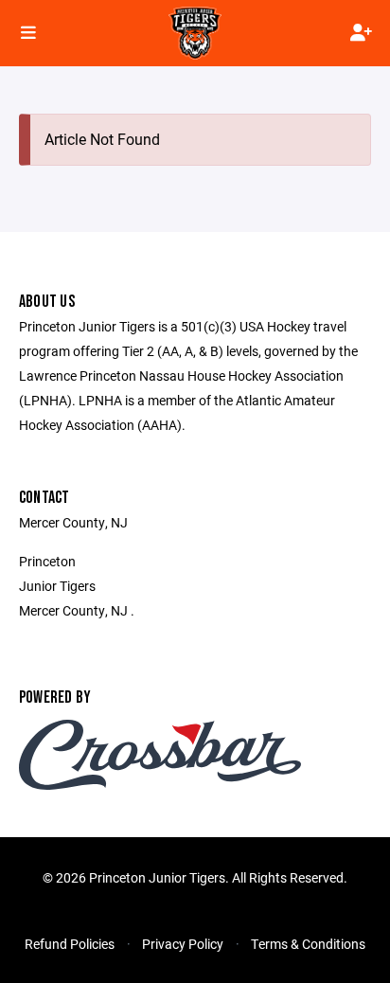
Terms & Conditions (308, 944)
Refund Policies (70, 944)
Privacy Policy (182, 944)
